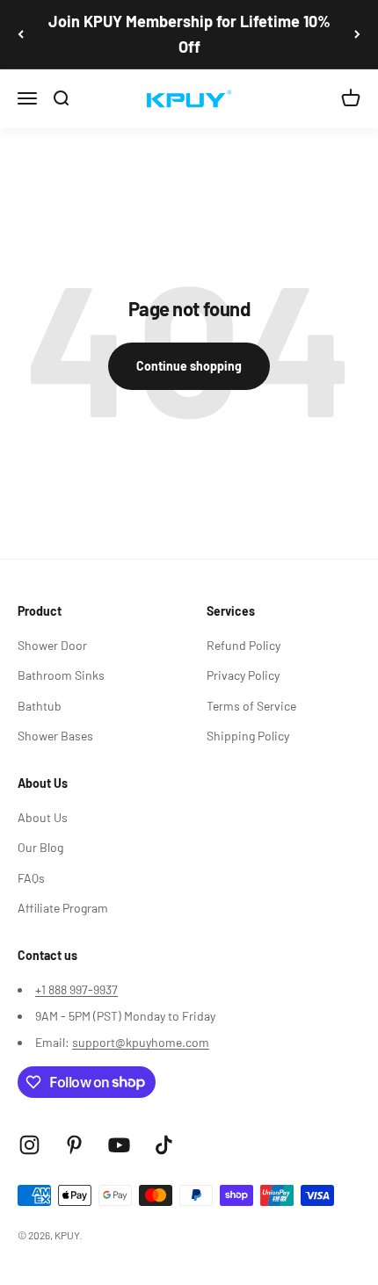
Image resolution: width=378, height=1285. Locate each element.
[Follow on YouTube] (119, 1145)
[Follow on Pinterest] (74, 1145)
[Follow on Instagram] (29, 1145)
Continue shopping (189, 365)
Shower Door (52, 645)
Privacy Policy (243, 675)
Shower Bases (55, 735)
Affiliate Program (63, 907)
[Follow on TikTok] (164, 1145)
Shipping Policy (248, 735)
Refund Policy (243, 645)
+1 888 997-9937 (76, 989)
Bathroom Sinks (61, 675)
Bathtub (40, 705)
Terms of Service (251, 705)
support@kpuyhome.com (140, 1042)
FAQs (31, 877)
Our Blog (40, 847)
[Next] (357, 34)
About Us (43, 817)
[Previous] (21, 34)
